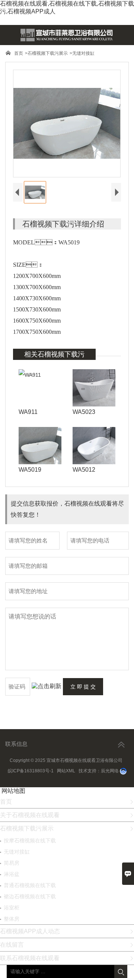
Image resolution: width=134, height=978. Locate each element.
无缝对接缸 (83, 53)
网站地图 (13, 791)
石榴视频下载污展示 (48, 53)
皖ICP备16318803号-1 (31, 770)
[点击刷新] (46, 686)
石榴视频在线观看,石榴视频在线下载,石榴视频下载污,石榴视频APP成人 (67, 7)
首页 (18, 53)
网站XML (66, 770)
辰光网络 (110, 770)
